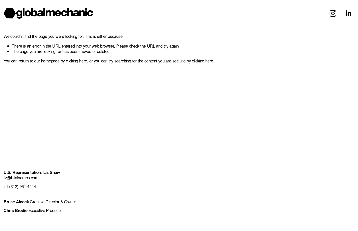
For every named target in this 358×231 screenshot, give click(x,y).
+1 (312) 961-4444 (20, 186)
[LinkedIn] (348, 13)
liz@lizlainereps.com (21, 177)
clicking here (76, 61)
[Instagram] (333, 13)
